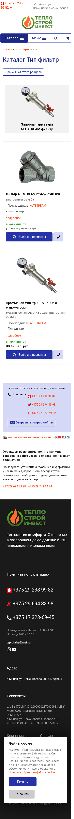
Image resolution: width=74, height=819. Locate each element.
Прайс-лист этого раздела (23, 72)
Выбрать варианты (32, 237)
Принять (22, 781)
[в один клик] (58, 236)
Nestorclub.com (56, 803)
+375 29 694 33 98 (43, 404)
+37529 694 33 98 (14, 486)
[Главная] (37, 29)
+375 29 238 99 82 (43, 396)
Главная (7, 49)
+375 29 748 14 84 (40, 486)
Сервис (46, 735)
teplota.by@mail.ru (19, 642)
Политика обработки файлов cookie (32, 772)
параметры (22, 49)
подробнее (13, 218)
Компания (15, 735)
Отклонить (22, 794)
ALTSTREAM (38, 205)
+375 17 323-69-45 (43, 413)
